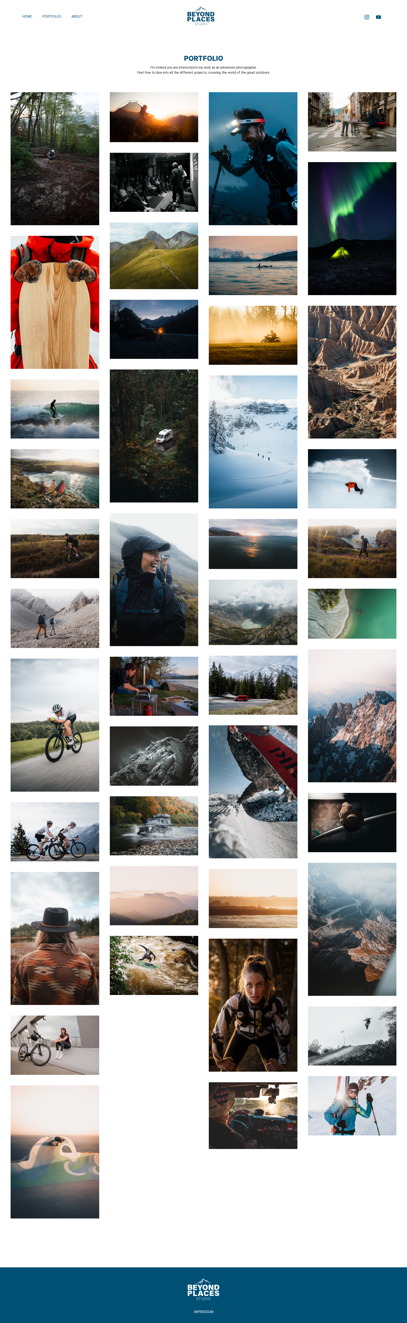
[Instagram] (367, 17)
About (76, 16)
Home (27, 16)
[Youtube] (378, 17)
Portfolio (51, 16)
